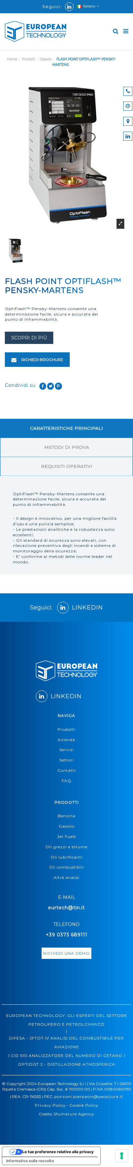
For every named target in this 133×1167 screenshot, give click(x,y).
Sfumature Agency (74, 1114)
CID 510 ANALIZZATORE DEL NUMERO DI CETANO (66, 1055)
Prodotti (66, 729)
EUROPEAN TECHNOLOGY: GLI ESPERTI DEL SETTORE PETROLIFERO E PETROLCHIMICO (66, 1020)
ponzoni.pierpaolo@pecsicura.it (88, 1096)
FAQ (66, 780)
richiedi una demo (66, 953)
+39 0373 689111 (66, 935)
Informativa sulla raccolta (30, 1160)
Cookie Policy (83, 1105)
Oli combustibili (66, 867)
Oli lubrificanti (67, 857)
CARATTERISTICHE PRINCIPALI (66, 428)
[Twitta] (50, 386)
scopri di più (29, 338)
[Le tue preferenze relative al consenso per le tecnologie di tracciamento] (122, 1156)
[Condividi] (43, 386)
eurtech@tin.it (66, 907)
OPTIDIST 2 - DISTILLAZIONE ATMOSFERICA (66, 1064)
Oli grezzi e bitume (66, 846)
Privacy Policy (50, 1105)
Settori (66, 760)
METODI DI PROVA (66, 447)
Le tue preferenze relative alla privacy (58, 1151)
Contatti (66, 770)
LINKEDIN (87, 607)
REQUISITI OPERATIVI (66, 466)
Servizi (66, 749)
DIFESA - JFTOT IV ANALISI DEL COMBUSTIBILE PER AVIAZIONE (66, 1042)
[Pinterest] (58, 386)
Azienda (66, 739)
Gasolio (67, 826)
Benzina (67, 815)
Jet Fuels (66, 836)
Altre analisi (66, 877)
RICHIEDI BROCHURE (41, 359)
